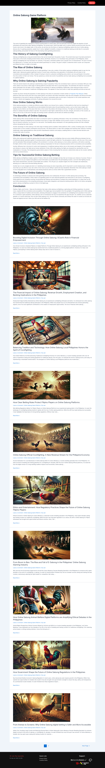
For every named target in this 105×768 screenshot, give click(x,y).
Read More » (16, 253)
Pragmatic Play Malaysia (76, 93)
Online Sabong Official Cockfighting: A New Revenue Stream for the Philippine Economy (51, 455)
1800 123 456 (19, 758)
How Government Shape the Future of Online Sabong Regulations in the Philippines (49, 672)
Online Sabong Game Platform (32, 243)
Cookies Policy (82, 3)
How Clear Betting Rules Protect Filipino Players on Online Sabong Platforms (46, 402)
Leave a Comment (18, 243)
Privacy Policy (71, 3)
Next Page (86, 745)
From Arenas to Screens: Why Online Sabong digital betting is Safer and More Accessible (52, 725)
